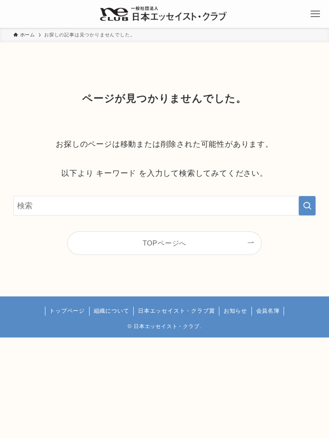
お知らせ (235, 311)
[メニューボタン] (315, 14)
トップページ (67, 311)
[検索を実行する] (307, 206)
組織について (111, 311)
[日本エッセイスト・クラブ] (164, 14)
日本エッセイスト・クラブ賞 (176, 311)
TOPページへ (165, 243)
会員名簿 (268, 311)
